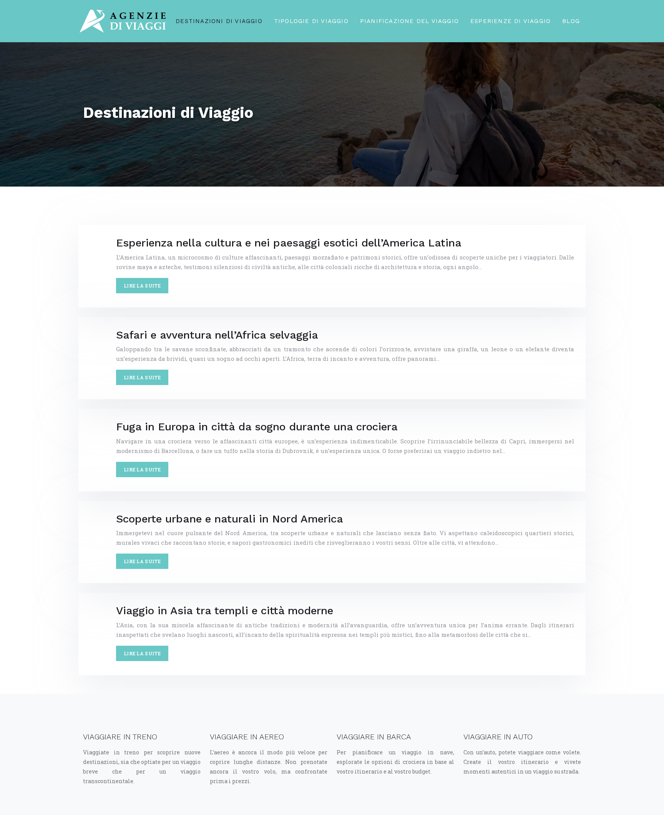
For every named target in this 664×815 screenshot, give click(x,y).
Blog (571, 21)
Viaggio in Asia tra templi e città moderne (224, 610)
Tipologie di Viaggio (311, 21)
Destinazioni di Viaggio (219, 21)
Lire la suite (142, 286)
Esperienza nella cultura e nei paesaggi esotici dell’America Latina (288, 242)
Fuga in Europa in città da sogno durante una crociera (257, 426)
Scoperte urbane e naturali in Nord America (229, 518)
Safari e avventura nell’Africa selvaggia (217, 335)
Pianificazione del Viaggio (409, 21)
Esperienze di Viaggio (510, 21)
